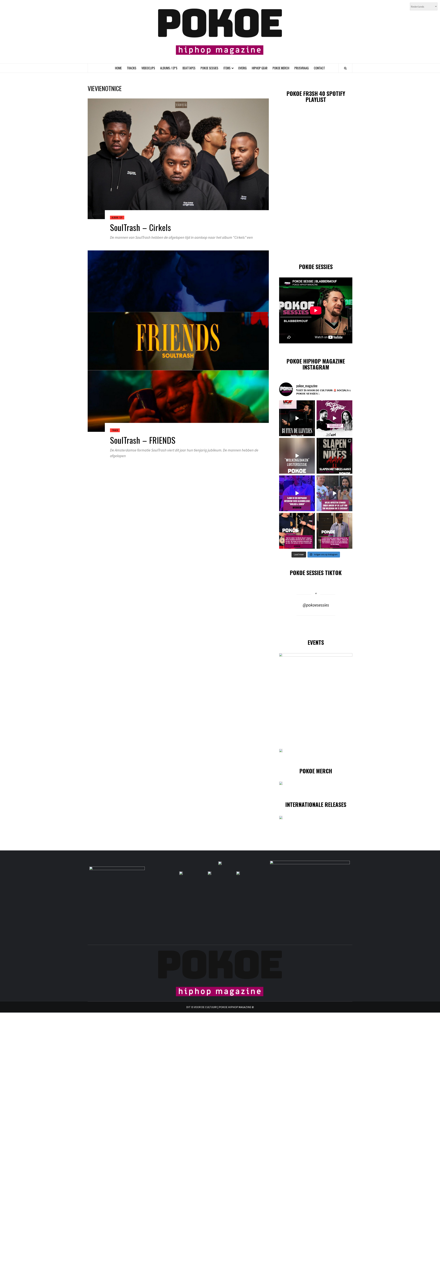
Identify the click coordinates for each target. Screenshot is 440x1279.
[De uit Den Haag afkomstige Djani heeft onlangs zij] (297, 493)
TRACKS (131, 68)
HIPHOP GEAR (259, 68)
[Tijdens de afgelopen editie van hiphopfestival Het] (334, 493)
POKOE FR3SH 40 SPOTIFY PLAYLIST (316, 96)
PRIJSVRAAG (301, 68)
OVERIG (242, 68)
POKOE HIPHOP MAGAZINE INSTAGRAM (316, 364)
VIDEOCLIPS (148, 68)
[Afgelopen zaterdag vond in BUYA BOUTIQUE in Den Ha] (334, 531)
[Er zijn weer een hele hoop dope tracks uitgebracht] (334, 456)
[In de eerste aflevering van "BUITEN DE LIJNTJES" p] (297, 418)
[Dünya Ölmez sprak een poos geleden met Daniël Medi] (334, 418)
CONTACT (319, 68)
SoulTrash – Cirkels (140, 227)
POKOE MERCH (281, 68)
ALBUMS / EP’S (168, 68)
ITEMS (226, 68)
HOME (118, 68)
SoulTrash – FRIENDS (142, 440)
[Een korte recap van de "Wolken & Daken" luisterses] (297, 456)
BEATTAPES (189, 68)
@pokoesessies (316, 605)
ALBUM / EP (117, 217)
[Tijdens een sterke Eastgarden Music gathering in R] (297, 531)
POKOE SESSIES (209, 68)
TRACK (115, 430)
